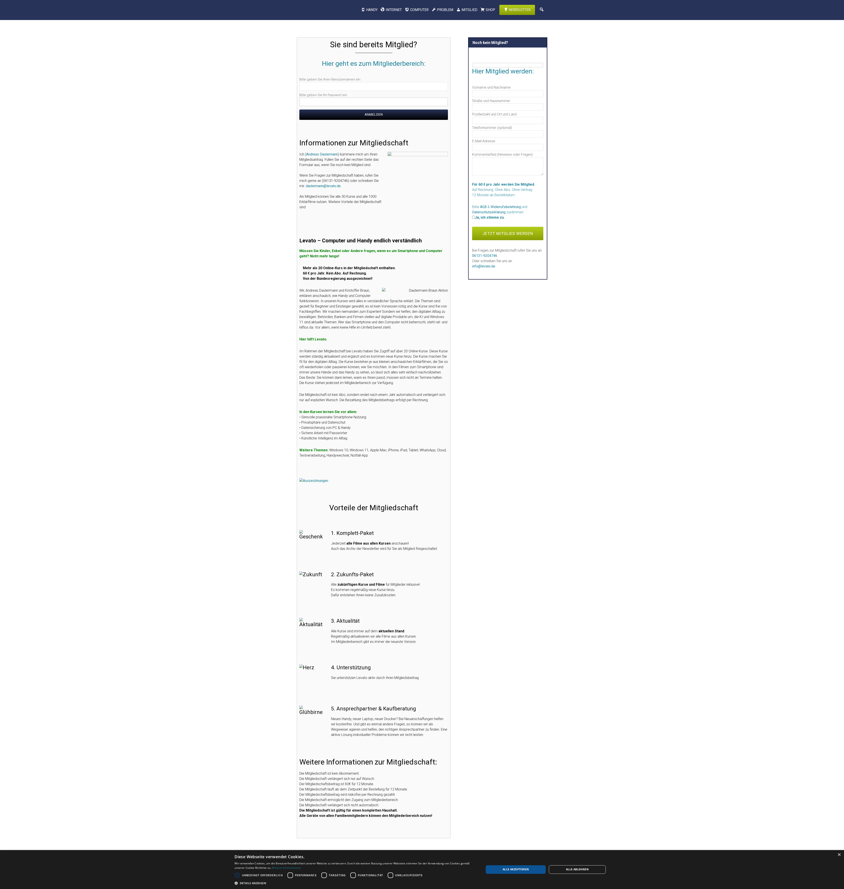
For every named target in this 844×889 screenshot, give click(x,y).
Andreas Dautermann (322, 154)
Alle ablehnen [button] (577, 869)
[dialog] (422, 869)
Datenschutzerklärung (489, 212)
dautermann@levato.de (323, 186)
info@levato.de (483, 266)
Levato (320, 10)
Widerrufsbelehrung (506, 207)
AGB (483, 207)
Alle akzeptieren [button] (516, 869)
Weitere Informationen (286, 868)
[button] (356, 883)
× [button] (839, 854)
